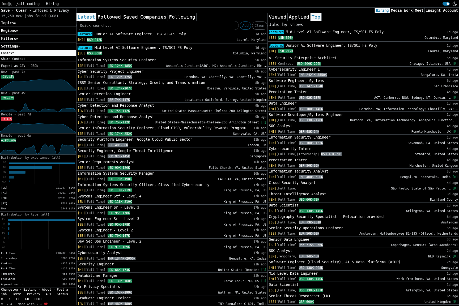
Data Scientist (284, 205)
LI (18, 299)
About (46, 289)
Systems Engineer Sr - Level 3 (108, 207)
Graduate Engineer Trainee (104, 298)
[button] (38, 53)
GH (27, 299)
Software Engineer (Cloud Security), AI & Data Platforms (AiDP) (335, 262)
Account (450, 10)
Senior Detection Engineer (104, 94)
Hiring (382, 10)
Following (182, 17)
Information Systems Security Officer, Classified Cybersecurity (143, 185)
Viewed (277, 17)
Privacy (33, 294)
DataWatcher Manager (98, 275)
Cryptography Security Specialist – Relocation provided (326, 216)
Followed (109, 17)
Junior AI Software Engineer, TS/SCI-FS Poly (132, 34)
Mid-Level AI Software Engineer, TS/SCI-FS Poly (135, 47)
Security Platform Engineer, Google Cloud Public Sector (135, 139)
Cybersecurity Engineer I (294, 69)
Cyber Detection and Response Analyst (116, 105)
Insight (433, 10)
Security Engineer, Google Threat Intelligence (125, 151)
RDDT (38, 299)
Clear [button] (22, 10)
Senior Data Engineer (290, 239)
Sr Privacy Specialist (100, 287)
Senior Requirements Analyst (106, 162)
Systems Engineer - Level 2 (105, 230)
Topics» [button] (8, 23)
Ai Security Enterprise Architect (303, 58)
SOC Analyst (280, 126)
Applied (299, 17)
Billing (29, 289)
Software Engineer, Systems (296, 81)
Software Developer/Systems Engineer (306, 115)
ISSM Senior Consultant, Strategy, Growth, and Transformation (141, 82)
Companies (153, 17)
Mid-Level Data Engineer (293, 273)
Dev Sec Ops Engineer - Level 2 (109, 241)
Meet (419, 10)
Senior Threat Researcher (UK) (299, 296)
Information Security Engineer (299, 137)
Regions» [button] (9, 30)
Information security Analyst (298, 171)
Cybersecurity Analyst (100, 253)
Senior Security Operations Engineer (306, 228)
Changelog (9, 289)
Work (408, 10)
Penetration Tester (288, 92)
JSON (34, 66)
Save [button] (6, 10)
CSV (22, 66)
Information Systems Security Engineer (117, 60)
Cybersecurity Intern (290, 148)
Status (62, 294)
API (48, 294)
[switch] (446, 4)
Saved (130, 17)
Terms (17, 294)
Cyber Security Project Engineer (110, 71)
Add (245, 25)
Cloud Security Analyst (292, 182)
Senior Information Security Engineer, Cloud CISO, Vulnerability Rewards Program (161, 128)
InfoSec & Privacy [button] (51, 10)
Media (396, 10)
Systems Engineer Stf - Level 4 (109, 196)
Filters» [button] (9, 38)
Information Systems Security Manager (116, 173)
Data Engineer (282, 103)
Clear (259, 25)
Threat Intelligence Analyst (297, 194)
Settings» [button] (10, 46)
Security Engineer (96, 264)
